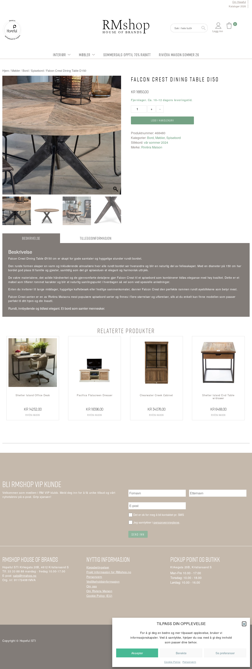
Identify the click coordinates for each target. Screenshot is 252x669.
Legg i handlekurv (162, 120)
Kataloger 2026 (237, 6)
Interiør (59, 54)
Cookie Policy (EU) (99, 596)
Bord (25, 70)
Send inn (138, 534)
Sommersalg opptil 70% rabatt (127, 54)
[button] (244, 624)
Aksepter (137, 653)
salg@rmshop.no (24, 575)
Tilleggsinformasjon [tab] (95, 238)
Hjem (5, 70)
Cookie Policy (172, 661)
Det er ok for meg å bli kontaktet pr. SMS (158, 515)
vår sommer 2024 (156, 142)
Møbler (84, 54)
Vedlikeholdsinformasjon (103, 581)
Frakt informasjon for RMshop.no (108, 572)
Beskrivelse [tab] (31, 238)
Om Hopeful (239, 2)
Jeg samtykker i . (156, 522)
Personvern (189, 661)
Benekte (181, 653)
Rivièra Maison (151, 147)
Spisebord (37, 70)
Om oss (91, 586)
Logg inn (217, 31)
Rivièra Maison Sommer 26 (179, 54)
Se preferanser (225, 653)
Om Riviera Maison (99, 591)
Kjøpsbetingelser (97, 567)
